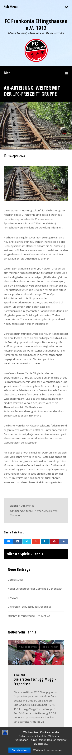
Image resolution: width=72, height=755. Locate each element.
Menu (8, 72)
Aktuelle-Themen (33, 511)
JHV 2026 (13, 597)
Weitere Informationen (47, 750)
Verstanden (19, 750)
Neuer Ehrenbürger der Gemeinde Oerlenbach (35, 588)
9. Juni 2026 (19, 675)
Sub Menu (10, 6)
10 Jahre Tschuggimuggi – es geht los (29, 616)
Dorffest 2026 (15, 579)
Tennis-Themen (49, 646)
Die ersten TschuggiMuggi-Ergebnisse (29, 606)
